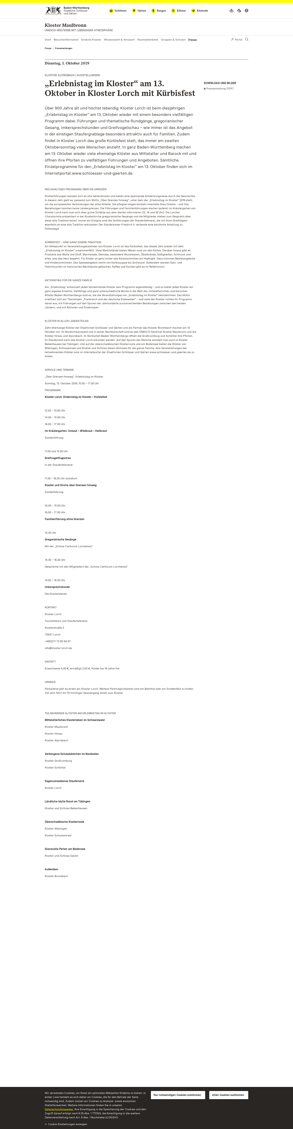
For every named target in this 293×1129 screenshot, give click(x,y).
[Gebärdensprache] (239, 10)
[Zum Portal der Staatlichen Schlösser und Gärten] (67, 10)
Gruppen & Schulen (173, 39)
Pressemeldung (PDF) (220, 88)
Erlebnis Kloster (91, 39)
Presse (192, 39)
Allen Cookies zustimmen (228, 1095)
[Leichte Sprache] (231, 10)
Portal (238, 39)
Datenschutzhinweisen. (59, 1109)
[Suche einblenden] (246, 39)
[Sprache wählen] (246, 10)
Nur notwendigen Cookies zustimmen (177, 1095)
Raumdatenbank (147, 39)
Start (48, 39)
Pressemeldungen (63, 48)
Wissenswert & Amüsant (119, 39)
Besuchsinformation (66, 39)
